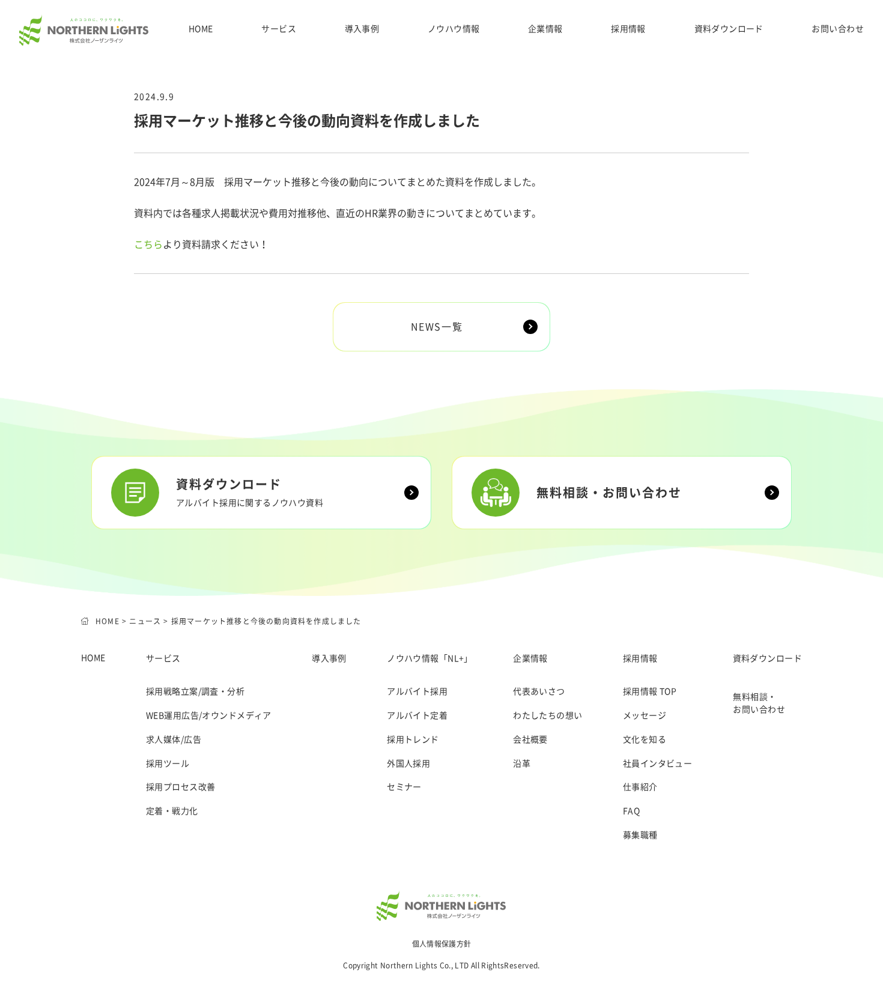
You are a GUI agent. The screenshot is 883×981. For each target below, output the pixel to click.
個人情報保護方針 (442, 943)
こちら (148, 244)
